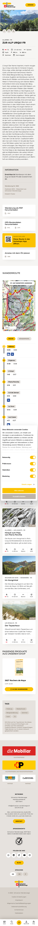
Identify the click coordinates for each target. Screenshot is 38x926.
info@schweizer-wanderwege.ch (19, 806)
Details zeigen (27, 484)
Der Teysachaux (12, 626)
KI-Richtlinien (19, 910)
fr (19, 874)
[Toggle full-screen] (5, 292)
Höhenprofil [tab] (24, 339)
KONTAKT (19, 821)
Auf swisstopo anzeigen (22, 283)
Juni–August (20, 55)
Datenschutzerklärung (19, 906)
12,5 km (29, 49)
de (13, 874)
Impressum (19, 900)
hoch (6, 52)
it (25, 874)
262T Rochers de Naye (15, 680)
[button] (19, 20)
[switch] (33, 463)
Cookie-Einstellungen (19, 897)
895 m (15, 52)
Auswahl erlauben (19, 496)
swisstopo (34, 313)
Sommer (8, 55)
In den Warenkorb (19, 689)
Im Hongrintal (11, 580)
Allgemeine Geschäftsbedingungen (19, 903)
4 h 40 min (17, 49)
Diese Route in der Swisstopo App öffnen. (21, 241)
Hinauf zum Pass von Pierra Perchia (13, 534)
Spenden (30, 5)
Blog (19, 862)
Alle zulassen (19, 490)
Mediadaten (19, 913)
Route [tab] (11, 339)
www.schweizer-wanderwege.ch (34, 301)
